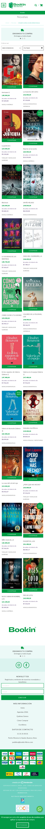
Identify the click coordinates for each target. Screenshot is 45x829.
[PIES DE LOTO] (33, 573)
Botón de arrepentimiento (22, 796)
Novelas (13, 23)
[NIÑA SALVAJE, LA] (12, 518)
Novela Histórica (7, 104)
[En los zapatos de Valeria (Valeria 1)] (12, 350)
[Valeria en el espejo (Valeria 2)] (33, 350)
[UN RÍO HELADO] (33, 180)
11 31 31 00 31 (22, 734)
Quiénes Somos (22, 716)
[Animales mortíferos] (33, 405)
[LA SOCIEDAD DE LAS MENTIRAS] (12, 233)
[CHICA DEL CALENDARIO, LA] (33, 233)
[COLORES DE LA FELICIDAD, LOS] (33, 292)
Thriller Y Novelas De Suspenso (9, 159)
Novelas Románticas (30, 214)
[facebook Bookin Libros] (26, 665)
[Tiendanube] (22, 783)
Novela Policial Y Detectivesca (33, 440)
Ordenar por (5, 43)
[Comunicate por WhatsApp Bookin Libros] (39, 809)
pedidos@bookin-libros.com (22, 742)
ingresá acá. (22, 792)
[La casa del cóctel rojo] (12, 461)
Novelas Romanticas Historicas (30, 105)
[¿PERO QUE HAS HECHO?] (33, 462)
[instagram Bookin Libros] (19, 665)
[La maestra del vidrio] (33, 69)
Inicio (7, 23)
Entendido (22, 825)
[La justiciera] (12, 124)
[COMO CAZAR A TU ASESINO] (12, 292)
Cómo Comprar (22, 720)
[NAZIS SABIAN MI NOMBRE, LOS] (12, 573)
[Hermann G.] (12, 69)
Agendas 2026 (22, 712)
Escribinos (22, 725)
